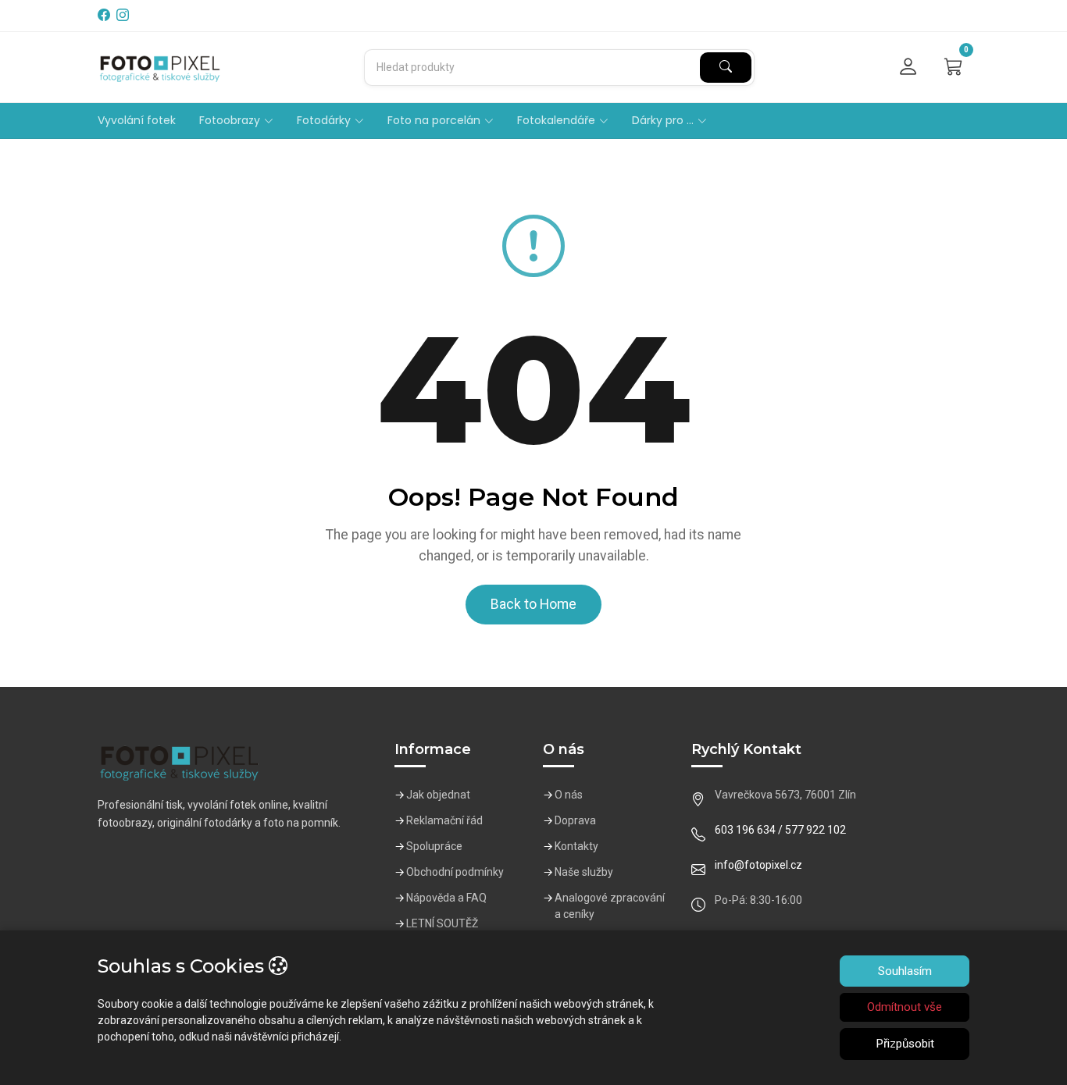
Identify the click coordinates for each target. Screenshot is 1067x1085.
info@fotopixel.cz (758, 865)
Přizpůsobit (905, 1044)
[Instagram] (124, 15)
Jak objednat (438, 794)
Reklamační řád (444, 820)
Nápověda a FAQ (446, 897)
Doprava (575, 820)
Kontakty (576, 846)
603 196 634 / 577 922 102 (780, 830)
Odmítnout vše (904, 1007)
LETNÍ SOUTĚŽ (442, 923)
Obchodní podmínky (455, 872)
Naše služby (584, 872)
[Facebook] (105, 15)
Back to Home (533, 604)
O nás (569, 794)
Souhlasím (905, 971)
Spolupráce (434, 846)
